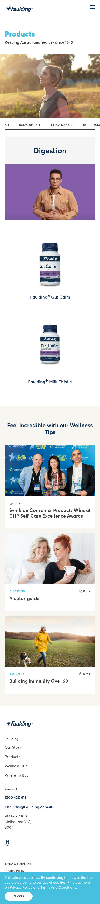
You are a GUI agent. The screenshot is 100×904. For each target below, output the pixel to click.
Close (19, 896)
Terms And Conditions (58, 887)
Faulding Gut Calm (50, 297)
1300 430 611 (15, 797)
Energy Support (62, 125)
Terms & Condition (18, 864)
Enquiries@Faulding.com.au (29, 806)
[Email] (7, 843)
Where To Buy (16, 775)
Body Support (29, 125)
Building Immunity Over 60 (38, 681)
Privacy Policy (14, 871)
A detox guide (24, 598)
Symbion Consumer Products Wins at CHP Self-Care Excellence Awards (49, 513)
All (7, 125)
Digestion (17, 591)
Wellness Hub (16, 766)
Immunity (16, 673)
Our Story (13, 747)
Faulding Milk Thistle (50, 381)
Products (12, 756)
